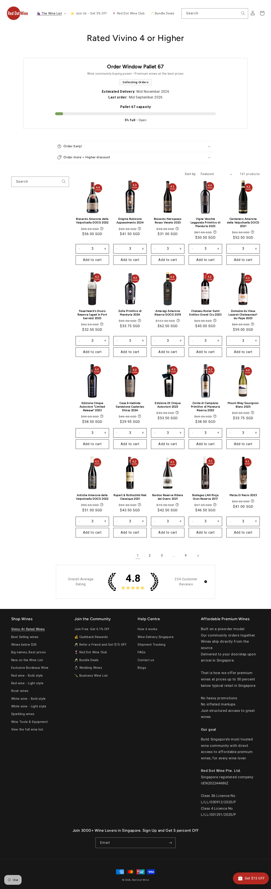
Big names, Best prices (28, 652)
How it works (148, 629)
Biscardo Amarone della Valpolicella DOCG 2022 (92, 220)
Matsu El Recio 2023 (243, 495)
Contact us (146, 660)
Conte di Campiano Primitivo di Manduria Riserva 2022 (205, 406)
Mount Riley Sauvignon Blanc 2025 (243, 404)
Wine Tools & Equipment (29, 722)
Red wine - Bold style (27, 675)
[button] (51, 13)
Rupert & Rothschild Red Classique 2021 (130, 497)
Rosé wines (20, 691)
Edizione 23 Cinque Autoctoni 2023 (168, 404)
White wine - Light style (28, 706)
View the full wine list (27, 729)
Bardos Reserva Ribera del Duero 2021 (167, 497)
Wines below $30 (24, 644)
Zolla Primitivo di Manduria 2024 (130, 312)
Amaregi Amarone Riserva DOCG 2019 (168, 312)
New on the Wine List (27, 660)
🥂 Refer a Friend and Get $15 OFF (100, 644)
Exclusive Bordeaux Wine (30, 668)
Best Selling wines (25, 637)
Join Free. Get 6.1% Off (91, 629)
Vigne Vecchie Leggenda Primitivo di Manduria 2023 (206, 222)
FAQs (142, 652)
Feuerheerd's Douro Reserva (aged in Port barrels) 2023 (92, 314)
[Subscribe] (170, 842)
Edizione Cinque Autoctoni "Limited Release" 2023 (92, 406)
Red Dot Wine (140, 879)
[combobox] (215, 13)
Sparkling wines (23, 714)
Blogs (142, 668)
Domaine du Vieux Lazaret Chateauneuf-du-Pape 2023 (243, 314)
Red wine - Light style (27, 683)
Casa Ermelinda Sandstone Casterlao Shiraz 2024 (130, 406)
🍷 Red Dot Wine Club (90, 652)
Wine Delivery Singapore (156, 637)
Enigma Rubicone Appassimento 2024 (130, 220)
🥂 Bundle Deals (86, 660)
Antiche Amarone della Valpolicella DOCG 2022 (92, 497)
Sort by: (190, 174)
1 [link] (138, 555)
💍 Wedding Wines (88, 668)
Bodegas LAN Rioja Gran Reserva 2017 (205, 497)
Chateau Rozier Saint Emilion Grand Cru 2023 (205, 312)
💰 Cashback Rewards (91, 637)
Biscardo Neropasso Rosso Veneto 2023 (168, 220)
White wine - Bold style (28, 699)
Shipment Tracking (152, 644)
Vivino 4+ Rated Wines (28, 629)
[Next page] (198, 556)
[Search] (243, 13)
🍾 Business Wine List (91, 675)
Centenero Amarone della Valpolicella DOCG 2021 (243, 222)
